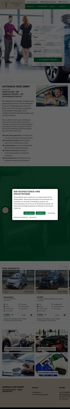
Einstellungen (51, 213)
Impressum (32, 217)
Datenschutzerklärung (21, 217)
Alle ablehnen (40, 213)
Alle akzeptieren (29, 213)
